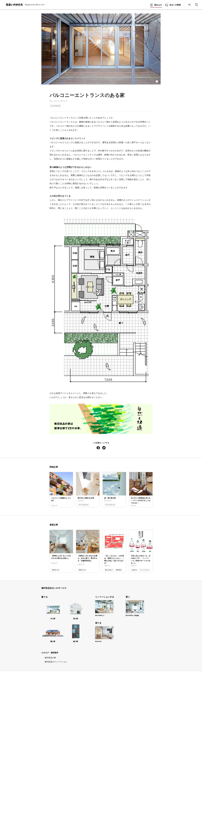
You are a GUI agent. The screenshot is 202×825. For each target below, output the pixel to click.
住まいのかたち (54, 101)
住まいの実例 (175, 5)
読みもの (158, 5)
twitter (104, 447)
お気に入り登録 (157, 82)
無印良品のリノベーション (56, 662)
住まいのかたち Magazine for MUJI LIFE (22, 5)
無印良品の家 (50, 658)
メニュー (189, 5)
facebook (98, 447)
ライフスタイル (55, 106)
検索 (196, 4)
